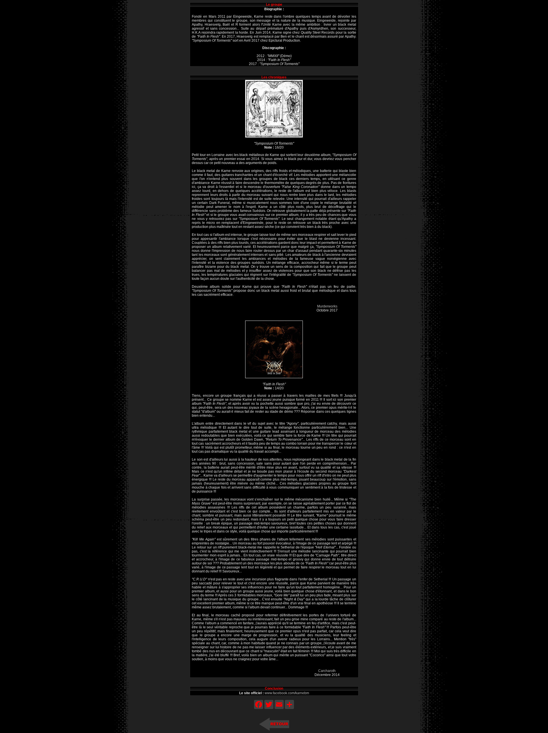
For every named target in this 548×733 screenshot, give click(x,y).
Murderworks (327, 306)
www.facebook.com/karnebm (287, 693)
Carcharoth (327, 671)
